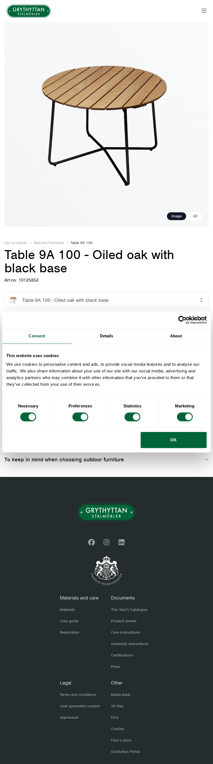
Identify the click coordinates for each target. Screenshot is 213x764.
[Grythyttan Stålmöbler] (29, 11)
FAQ (114, 717)
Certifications (122, 655)
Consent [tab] (37, 336)
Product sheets (123, 621)
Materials (67, 609)
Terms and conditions (78, 694)
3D (195, 216)
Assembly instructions (129, 643)
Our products (15, 242)
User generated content (80, 706)
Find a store (121, 740)
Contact (117, 728)
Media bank (120, 694)
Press (115, 666)
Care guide (69, 621)
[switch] (80, 416)
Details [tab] (106, 336)
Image (176, 216)
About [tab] (176, 336)
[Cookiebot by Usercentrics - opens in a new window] (182, 320)
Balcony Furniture (49, 242)
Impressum (69, 717)
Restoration (69, 632)
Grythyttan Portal (125, 751)
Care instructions (125, 632)
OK (173, 439)
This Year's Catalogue (129, 609)
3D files (117, 706)
